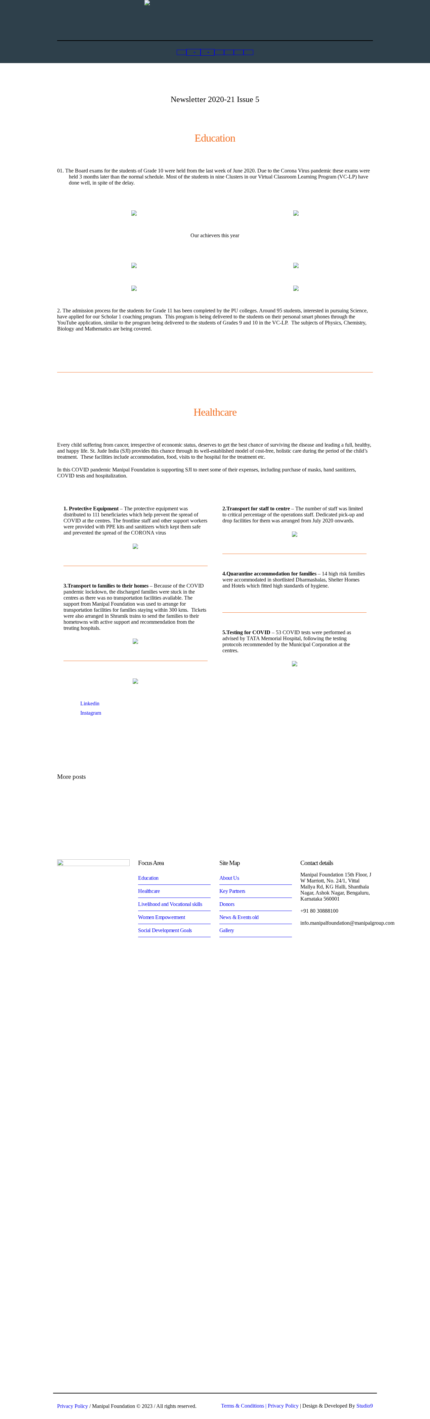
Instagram (90, 713)
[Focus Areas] (207, 52)
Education (148, 878)
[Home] (181, 52)
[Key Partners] (219, 52)
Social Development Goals (164, 930)
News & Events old (239, 917)
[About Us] (193, 52)
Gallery (226, 930)
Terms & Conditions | (244, 1406)
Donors (226, 904)
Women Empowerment (161, 917)
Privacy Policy (283, 1406)
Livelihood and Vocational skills (170, 904)
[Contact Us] (248, 52)
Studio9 (364, 1406)
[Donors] (229, 52)
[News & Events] (239, 52)
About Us (229, 878)
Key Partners (232, 891)
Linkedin (89, 703)
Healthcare (149, 891)
